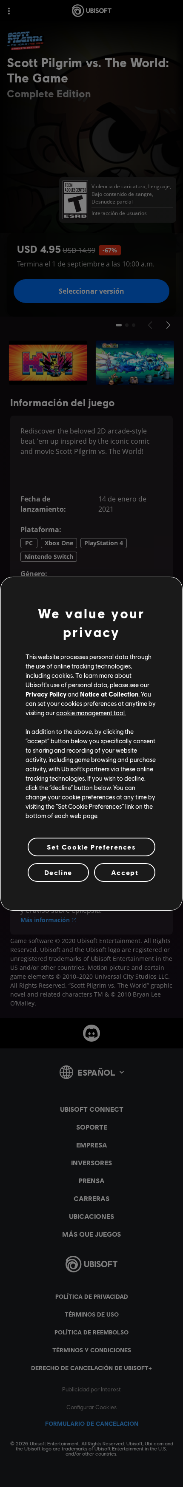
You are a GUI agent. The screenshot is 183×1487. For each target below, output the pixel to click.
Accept (125, 872)
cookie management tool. (91, 713)
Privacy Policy (46, 694)
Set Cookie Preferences (91, 846)
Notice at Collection (109, 694)
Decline (58, 872)
